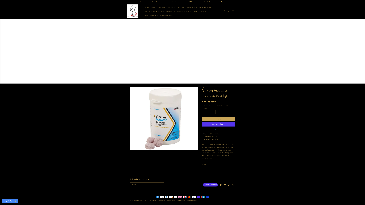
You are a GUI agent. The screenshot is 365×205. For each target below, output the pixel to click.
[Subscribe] (162, 184)
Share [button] (205, 164)
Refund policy (153, 200)
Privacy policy (161, 200)
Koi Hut (136, 200)
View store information (211, 139)
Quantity (204, 108)
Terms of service (171, 200)
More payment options (218, 129)
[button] (162, 7)
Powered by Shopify (143, 200)
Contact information (192, 200)
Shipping (212, 105)
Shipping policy (181, 200)
